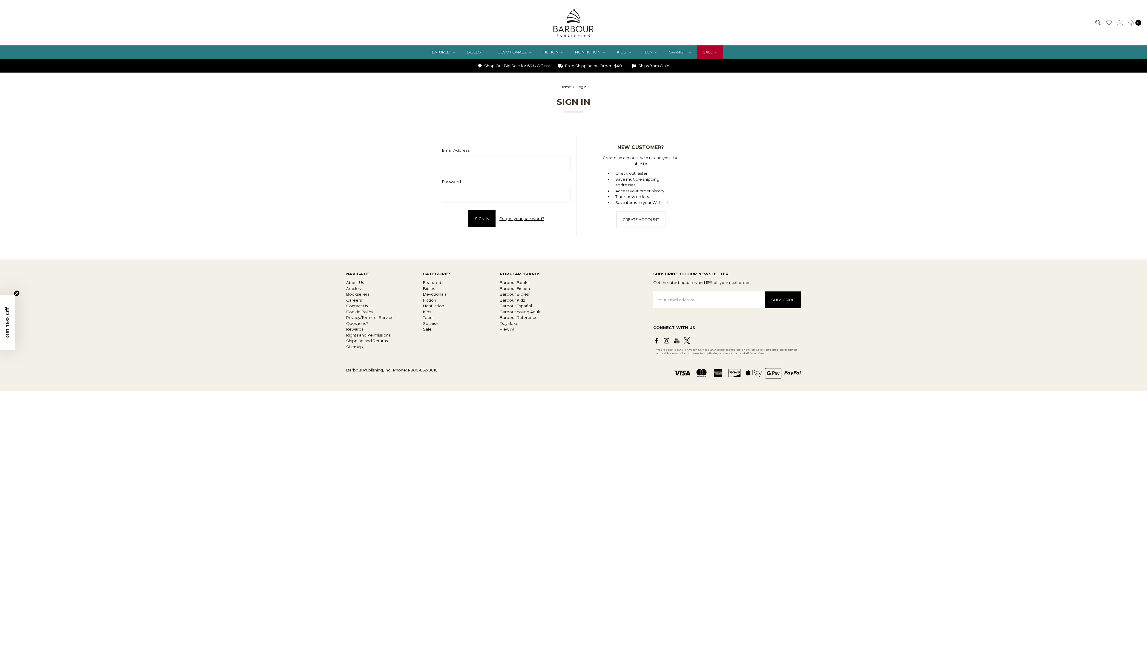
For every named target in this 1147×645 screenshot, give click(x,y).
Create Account (640, 219)
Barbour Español (516, 305)
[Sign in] (1120, 23)
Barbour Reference (519, 317)
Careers (354, 300)
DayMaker (510, 323)
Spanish (678, 52)
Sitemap (354, 346)
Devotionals (512, 52)
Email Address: (456, 150)
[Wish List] (1109, 23)
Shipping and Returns (367, 340)
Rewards (354, 329)
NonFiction (588, 52)
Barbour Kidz (512, 300)
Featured (440, 52)
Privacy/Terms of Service (370, 317)
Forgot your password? (521, 218)
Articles (353, 288)
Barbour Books (514, 282)
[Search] (1098, 23)
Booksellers (357, 294)
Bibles (474, 52)
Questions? (357, 323)
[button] (7, 322)
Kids (622, 52)
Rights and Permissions (368, 335)
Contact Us (357, 305)
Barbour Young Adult (520, 311)
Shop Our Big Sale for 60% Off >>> (516, 65)
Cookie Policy (359, 311)
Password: (452, 181)
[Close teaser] (17, 293)
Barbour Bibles (514, 294)
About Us (355, 282)
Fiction (551, 52)
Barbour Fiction (515, 288)
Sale (708, 52)
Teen (648, 52)
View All (507, 329)
